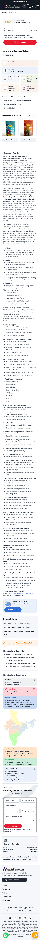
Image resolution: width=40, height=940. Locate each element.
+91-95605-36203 (15, 908)
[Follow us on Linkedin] (30, 918)
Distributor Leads (19, 1)
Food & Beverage (19, 20)
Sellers (4, 893)
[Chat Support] (35, 935)
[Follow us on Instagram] (25, 918)
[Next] (35, 115)
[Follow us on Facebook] (15, 918)
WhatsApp (22, 911)
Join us (4, 885)
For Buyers (6, 889)
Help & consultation (11, 880)
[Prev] (29, 115)
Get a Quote (23, 140)
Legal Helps (6, 897)
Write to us (11, 911)
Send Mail (29, 908)
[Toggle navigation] (37, 6)
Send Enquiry (14, 609)
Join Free (31, 7)
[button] (5, 935)
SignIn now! (31, 5)
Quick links (6, 901)
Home (4, 12)
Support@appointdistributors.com (22, 593)
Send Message (12, 826)
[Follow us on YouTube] (10, 918)
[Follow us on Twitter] (20, 918)
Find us (32, 911)
